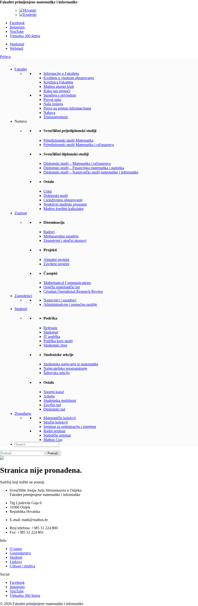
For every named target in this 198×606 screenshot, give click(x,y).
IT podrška (51, 336)
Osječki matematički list (61, 287)
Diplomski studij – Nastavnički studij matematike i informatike (90, 172)
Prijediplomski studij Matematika (68, 140)
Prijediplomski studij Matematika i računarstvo (78, 145)
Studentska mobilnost (59, 400)
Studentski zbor (55, 345)
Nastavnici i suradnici (59, 300)
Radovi (49, 232)
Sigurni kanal (53, 392)
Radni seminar (54, 431)
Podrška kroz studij (58, 341)
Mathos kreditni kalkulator (63, 209)
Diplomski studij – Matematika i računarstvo (77, 163)
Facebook (17, 23)
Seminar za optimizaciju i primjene (69, 427)
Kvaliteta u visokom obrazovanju (68, 78)
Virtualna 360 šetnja (25, 36)
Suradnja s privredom (59, 95)
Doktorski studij (55, 196)
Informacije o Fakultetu (61, 73)
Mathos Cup (52, 440)
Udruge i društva (22, 566)
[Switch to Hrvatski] (27, 10)
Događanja (22, 413)
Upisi (47, 191)
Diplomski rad (54, 409)
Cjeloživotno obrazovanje (63, 200)
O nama (16, 549)
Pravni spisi (52, 100)
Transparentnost (55, 117)
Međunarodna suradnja (60, 236)
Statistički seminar (57, 435)
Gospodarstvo (20, 553)
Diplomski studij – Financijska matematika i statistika (83, 168)
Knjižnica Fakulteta (58, 82)
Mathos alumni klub (58, 86)
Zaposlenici (23, 296)
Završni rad (52, 405)
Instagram (17, 27)
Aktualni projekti (56, 260)
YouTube (17, 31)
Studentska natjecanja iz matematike (70, 364)
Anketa (49, 396)
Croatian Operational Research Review (73, 291)
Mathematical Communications (67, 283)
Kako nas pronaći (56, 91)
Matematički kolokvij (59, 418)
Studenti (20, 309)
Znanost (20, 213)
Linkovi (16, 562)
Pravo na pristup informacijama (67, 108)
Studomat (17, 44)
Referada (50, 328)
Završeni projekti (56, 264)
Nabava (49, 113)
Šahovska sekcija (56, 373)
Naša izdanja (53, 104)
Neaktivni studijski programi (65, 204)
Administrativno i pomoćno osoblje (70, 304)
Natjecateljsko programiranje (65, 368)
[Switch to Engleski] (27, 15)
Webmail (16, 48)
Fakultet (20, 69)
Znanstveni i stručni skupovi (64, 240)
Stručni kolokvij (55, 422)
